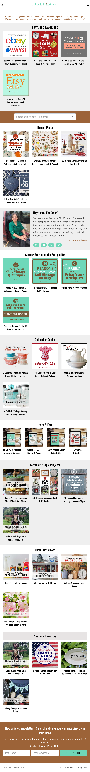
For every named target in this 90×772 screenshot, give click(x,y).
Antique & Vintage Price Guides (74, 584)
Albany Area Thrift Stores (45, 583)
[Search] (71, 116)
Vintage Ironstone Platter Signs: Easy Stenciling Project (74, 672)
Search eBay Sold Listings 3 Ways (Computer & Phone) (15, 62)
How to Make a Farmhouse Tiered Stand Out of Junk (15, 499)
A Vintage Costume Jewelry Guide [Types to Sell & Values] (45, 162)
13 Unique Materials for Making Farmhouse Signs (74, 499)
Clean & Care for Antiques (16, 583)
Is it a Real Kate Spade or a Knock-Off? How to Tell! (15, 200)
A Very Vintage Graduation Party (16, 710)
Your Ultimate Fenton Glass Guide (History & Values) (44, 374)
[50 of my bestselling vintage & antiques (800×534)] (12, 437)
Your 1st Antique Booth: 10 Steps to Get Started (15, 327)
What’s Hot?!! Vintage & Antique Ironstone (74, 374)
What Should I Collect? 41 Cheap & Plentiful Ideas (45, 62)
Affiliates (7, 768)
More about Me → (78, 240)
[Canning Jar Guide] (34, 437)
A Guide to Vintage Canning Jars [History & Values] (15, 412)
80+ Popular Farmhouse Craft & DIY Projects (45, 499)
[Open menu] (88, 5)
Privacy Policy (19, 768)
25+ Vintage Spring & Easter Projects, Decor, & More (16, 623)
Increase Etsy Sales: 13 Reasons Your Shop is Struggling (15, 102)
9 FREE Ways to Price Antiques (74, 287)
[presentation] (16, 44)
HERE (57, 746)
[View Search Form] (2, 5)
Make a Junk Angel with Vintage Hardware (16, 538)
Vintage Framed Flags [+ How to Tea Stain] (45, 672)
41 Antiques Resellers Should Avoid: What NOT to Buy (74, 62)
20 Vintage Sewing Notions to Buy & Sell (74, 162)
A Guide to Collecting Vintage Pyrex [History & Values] (15, 374)
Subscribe (74, 752)
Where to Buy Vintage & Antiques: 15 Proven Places (15, 289)
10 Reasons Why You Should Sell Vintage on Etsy (45, 289)
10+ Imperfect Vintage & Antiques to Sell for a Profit (15, 162)
